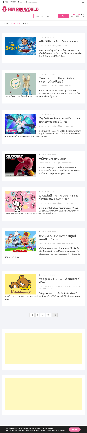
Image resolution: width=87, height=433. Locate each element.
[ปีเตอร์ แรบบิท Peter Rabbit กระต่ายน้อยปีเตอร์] (20, 84)
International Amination (49, 86)
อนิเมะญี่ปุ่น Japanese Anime (63, 126)
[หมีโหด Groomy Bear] (20, 165)
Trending (56, 287)
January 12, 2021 (48, 155)
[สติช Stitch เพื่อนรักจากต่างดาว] (20, 46)
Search (63, 16)
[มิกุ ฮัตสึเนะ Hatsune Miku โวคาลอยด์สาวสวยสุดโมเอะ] (20, 124)
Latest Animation (46, 45)
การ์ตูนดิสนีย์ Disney (60, 45)
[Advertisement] (43, 348)
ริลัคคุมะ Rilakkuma (68, 287)
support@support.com (28, 2)
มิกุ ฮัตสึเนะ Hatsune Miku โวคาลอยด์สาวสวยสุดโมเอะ (59, 120)
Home (5, 23)
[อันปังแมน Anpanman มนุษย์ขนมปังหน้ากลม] (20, 242)
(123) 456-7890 (10, 2)
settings (62, 431)
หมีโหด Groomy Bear (52, 158)
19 (49, 315)
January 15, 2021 (48, 37)
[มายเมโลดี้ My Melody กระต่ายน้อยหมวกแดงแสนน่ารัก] (20, 201)
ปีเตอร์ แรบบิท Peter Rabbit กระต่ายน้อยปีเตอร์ (57, 79)
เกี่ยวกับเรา (28, 23)
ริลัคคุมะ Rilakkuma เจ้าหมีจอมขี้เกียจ (59, 280)
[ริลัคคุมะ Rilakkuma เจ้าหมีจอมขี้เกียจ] (20, 284)
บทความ (14, 23)
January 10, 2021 (48, 275)
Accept (74, 429)
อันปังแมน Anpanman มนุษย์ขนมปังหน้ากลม (57, 237)
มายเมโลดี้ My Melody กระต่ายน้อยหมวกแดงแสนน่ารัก (59, 197)
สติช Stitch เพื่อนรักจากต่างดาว (59, 41)
